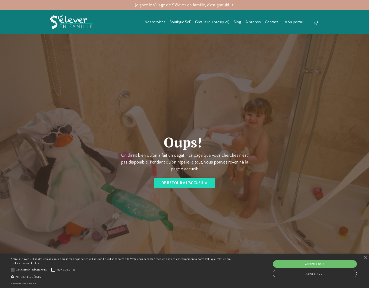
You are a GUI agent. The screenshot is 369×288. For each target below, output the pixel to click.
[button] (124, 277)
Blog (237, 22)
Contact (271, 22)
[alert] (184, 271)
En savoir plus (30, 263)
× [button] (365, 257)
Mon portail (294, 22)
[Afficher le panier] (315, 22)
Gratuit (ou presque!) (212, 22)
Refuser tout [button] (315, 273)
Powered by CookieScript (24, 283)
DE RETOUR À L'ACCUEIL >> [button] (184, 183)
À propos (253, 22)
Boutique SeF (180, 22)
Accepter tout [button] (314, 264)
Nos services (155, 22)
